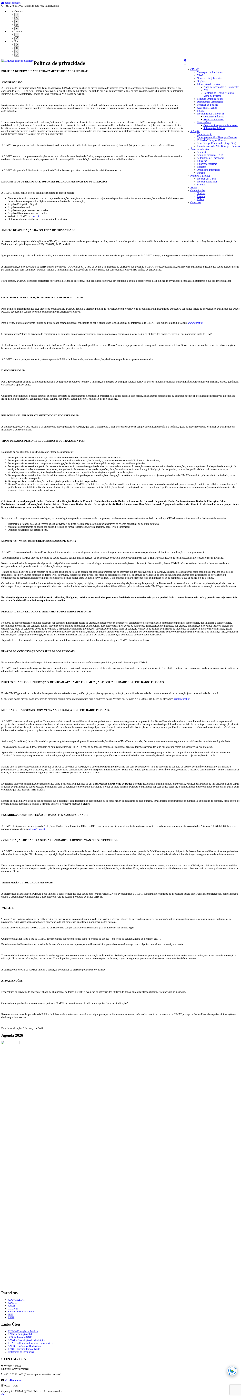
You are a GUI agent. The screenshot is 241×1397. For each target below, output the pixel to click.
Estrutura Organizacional (210, 98)
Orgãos (200, 81)
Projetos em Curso (206, 178)
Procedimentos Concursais (210, 113)
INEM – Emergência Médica (23, 1331)
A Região (195, 131)
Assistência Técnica (207, 107)
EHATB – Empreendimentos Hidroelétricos (30, 1343)
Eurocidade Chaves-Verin (21, 1311)
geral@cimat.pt (12, 2)
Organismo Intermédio (208, 169)
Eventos (201, 196)
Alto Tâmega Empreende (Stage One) (216, 143)
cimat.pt (35, 216)
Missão (200, 75)
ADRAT (12, 1302)
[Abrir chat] (232, 1371)
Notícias (201, 193)
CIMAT (194, 69)
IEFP (10, 1314)
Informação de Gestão (208, 84)
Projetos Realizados (207, 181)
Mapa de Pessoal (212, 95)
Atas (205, 90)
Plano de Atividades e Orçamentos (221, 87)
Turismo (201, 172)
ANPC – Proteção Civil (20, 1334)
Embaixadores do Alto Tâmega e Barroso (218, 146)
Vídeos (200, 199)
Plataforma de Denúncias (21, 1352)
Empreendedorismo (207, 163)
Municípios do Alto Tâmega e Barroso (217, 137)
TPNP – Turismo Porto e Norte (24, 1349)
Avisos (193, 187)
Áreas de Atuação (199, 149)
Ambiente (202, 152)
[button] (2, 1394)
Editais (200, 110)
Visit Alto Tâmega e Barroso (211, 140)
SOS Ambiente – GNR (20, 1337)
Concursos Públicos (213, 116)
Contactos (195, 202)
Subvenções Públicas (214, 128)
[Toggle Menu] (185, 64)
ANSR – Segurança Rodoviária (24, 1346)
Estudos (201, 184)
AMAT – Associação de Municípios (26, 1340)
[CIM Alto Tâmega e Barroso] (17, 60)
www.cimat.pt (195, 322)
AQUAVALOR (16, 1299)
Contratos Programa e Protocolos (220, 125)
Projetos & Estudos (200, 175)
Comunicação (197, 190)
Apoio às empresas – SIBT (211, 155)
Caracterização (204, 134)
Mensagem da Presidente (210, 72)
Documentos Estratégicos (210, 101)
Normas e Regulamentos (209, 78)
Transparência (204, 122)
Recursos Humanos (213, 119)
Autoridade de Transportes (210, 158)
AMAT (11, 1305)
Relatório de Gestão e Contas (218, 92)
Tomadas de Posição (207, 104)
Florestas (201, 166)
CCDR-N (13, 1308)
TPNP (11, 1317)
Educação (202, 160)
